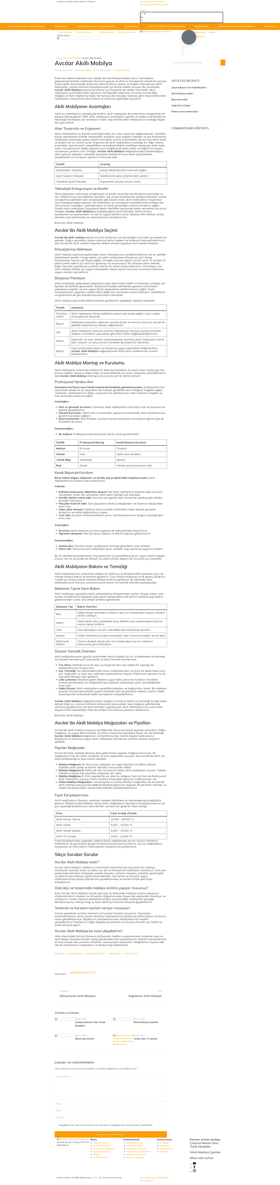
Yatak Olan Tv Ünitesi (145, 1038)
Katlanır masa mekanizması (184, 111)
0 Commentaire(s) (121, 70)
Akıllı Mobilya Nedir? (95, 953)
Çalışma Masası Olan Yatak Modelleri (189, 87)
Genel (83, 70)
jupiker (95, 1177)
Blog (89, 70)
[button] (181, 17)
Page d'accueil (64, 58)
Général (76, 58)
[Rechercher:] (195, 62)
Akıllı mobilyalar (75, 953)
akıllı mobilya (115, 953)
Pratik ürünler (131, 953)
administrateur (65, 70)
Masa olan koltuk (84, 1038)
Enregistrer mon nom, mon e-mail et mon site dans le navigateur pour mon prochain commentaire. (106, 1125)
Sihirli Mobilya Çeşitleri (145, 1022)
